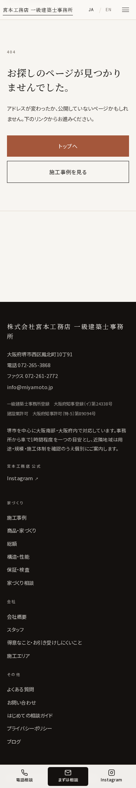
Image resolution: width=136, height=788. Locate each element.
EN (109, 9)
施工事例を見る (68, 172)
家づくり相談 (20, 582)
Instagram (23, 478)
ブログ (14, 741)
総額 (12, 543)
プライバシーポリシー (29, 728)
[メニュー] (125, 9)
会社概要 (17, 616)
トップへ (68, 146)
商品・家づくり (21, 530)
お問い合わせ (21, 702)
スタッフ (15, 629)
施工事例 (17, 517)
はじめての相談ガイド (30, 715)
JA (91, 9)
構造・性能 (18, 556)
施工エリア (18, 655)
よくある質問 (20, 689)
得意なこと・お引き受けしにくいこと (44, 642)
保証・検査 (18, 569)
